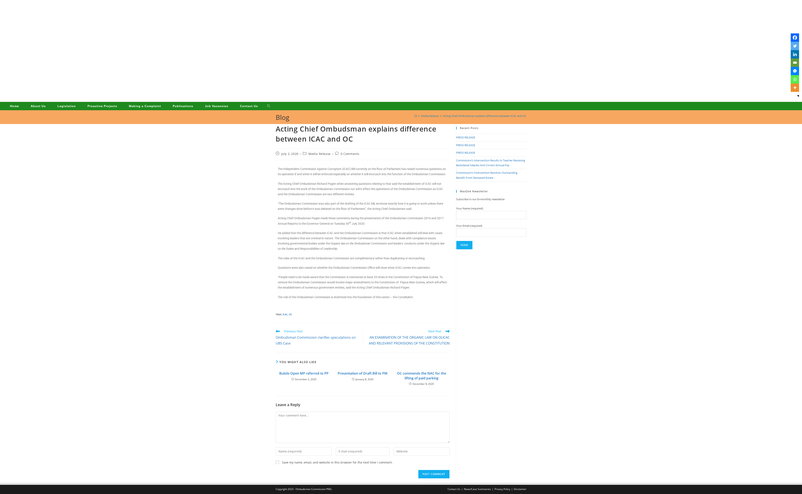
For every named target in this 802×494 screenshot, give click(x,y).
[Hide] (798, 96)
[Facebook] (795, 37)
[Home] (415, 116)
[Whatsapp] (795, 79)
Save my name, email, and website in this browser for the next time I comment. (337, 462)
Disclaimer (520, 489)
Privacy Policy (502, 489)
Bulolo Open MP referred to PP (304, 373)
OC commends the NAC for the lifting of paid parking (421, 375)
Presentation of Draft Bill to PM (362, 373)
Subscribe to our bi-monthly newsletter (480, 199)
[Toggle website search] (268, 106)
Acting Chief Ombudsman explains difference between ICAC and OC (484, 116)
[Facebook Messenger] (795, 71)
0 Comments (350, 154)
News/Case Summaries (477, 489)
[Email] (795, 62)
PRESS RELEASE (465, 137)
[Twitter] (795, 46)
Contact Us (454, 489)
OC (290, 314)
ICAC (285, 314)
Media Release (319, 154)
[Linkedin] (795, 54)
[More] (795, 88)
